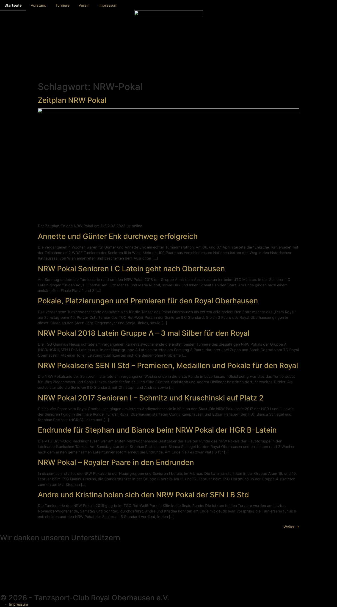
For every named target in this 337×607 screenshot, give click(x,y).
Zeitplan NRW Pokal (72, 100)
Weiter (291, 526)
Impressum (108, 5)
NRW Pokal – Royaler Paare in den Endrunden (116, 462)
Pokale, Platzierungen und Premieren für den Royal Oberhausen (148, 300)
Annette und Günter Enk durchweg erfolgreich (118, 236)
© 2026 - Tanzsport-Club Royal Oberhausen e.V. (84, 597)
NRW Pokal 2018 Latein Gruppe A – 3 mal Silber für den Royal (143, 333)
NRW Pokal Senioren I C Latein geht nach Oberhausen (131, 268)
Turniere (62, 5)
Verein (84, 5)
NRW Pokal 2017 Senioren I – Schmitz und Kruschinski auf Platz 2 (151, 397)
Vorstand (38, 5)
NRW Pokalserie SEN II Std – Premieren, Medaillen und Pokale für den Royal (168, 365)
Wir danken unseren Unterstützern (60, 537)
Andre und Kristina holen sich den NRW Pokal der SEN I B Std (143, 494)
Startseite (13, 5)
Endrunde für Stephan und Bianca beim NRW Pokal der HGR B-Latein (157, 429)
